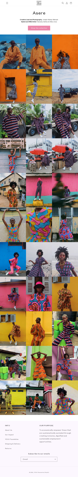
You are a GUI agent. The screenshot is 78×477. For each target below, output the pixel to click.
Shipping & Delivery (12, 444)
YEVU (35, 472)
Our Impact (9, 435)
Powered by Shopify (43, 472)
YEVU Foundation (12, 439)
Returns (8, 448)
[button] (7, 3)
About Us (8, 430)
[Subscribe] (55, 459)
